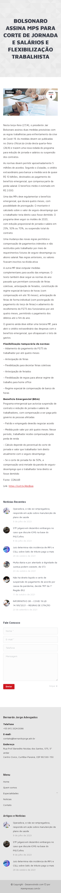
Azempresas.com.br (30, 888)
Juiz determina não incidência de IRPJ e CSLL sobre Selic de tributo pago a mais (33, 549)
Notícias (10, 92)
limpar (52, 686)
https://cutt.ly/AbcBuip (21, 486)
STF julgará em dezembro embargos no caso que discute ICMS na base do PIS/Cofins (33, 532)
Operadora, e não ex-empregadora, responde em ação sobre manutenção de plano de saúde (34, 513)
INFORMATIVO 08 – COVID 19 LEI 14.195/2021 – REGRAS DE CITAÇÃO (31, 603)
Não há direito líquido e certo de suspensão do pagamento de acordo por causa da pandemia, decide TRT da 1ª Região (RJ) (34, 584)
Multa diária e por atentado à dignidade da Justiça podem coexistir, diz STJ (35, 564)
